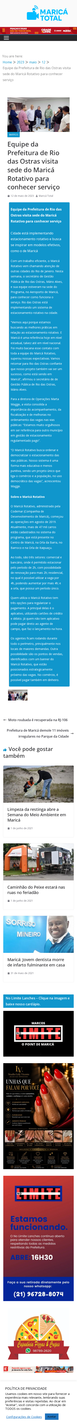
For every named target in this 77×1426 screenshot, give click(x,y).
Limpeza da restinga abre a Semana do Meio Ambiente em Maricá (36, 815)
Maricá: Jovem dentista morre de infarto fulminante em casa (36, 962)
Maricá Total (46, 196)
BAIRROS (13, 134)
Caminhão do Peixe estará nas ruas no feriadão (36, 889)
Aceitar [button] (51, 1416)
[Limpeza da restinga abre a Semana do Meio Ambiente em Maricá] (38, 768)
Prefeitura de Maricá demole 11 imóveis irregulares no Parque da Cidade (38, 733)
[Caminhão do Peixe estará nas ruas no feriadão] (38, 846)
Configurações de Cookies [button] (24, 1417)
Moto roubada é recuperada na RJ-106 (38, 720)
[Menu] (6, 38)
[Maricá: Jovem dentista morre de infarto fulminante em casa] (38, 918)
